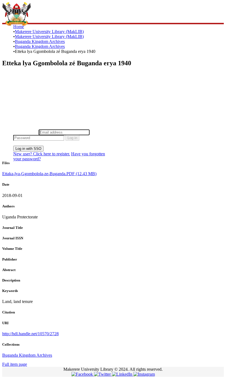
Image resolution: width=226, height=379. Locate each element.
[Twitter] (103, 374)
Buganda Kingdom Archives (40, 41)
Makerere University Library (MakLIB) (49, 31)
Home (18, 26)
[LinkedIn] (122, 374)
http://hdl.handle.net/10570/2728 (30, 333)
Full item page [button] (14, 364)
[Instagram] (144, 374)
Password (99, 132)
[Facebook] (82, 374)
